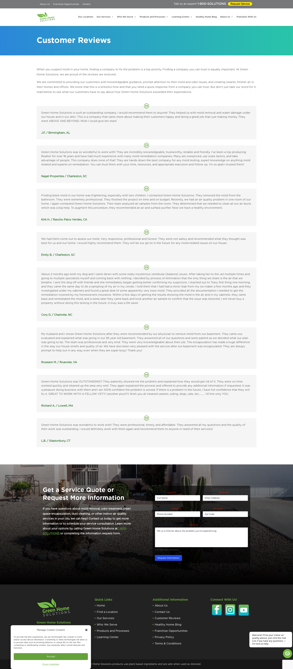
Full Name (165, 492)
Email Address (215, 492)
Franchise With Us (246, 17)
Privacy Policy (164, 637)
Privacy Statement (50, 664)
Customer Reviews (167, 618)
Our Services (103, 17)
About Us (45, 4)
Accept (51, 656)
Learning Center (180, 17)
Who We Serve (125, 17)
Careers (86, 4)
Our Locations (85, 17)
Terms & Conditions (168, 643)
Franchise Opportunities (66, 4)
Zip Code (213, 508)
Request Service (240, 3)
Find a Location (107, 611)
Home (101, 605)
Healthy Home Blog (206, 17)
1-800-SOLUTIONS (212, 3)
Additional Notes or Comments (177, 524)
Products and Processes (152, 17)
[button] (86, 629)
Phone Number (168, 508)
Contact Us (162, 611)
